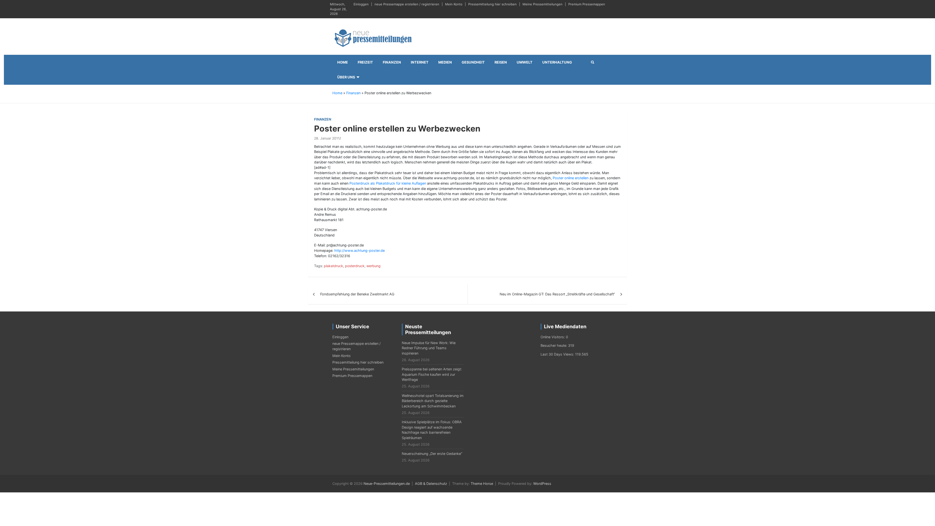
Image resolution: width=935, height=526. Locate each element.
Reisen (501, 62)
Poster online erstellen (571, 178)
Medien (445, 62)
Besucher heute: (554, 345)
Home (342, 62)
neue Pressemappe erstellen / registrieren (406, 4)
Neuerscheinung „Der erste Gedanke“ (432, 453)
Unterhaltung (557, 62)
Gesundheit (473, 62)
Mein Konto (453, 4)
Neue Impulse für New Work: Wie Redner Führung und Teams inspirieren (429, 348)
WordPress (542, 483)
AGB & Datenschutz (431, 483)
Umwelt (525, 62)
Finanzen (392, 62)
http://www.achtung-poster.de (359, 250)
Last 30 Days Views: (558, 354)
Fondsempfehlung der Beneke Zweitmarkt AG (357, 294)
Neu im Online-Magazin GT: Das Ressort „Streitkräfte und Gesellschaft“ (557, 294)
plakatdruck (333, 266)
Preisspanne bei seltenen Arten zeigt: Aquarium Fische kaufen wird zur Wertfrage (432, 374)
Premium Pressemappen (586, 4)
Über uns (346, 77)
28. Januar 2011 (327, 138)
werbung (373, 266)
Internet (420, 62)
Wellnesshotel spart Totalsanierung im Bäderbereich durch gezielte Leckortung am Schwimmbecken (433, 401)
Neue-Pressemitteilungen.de (387, 483)
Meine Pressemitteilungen (542, 4)
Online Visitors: (553, 337)
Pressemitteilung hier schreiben (492, 4)
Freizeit (365, 62)
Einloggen (361, 4)
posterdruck (355, 266)
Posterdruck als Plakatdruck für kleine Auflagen (387, 183)
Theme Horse (482, 483)
